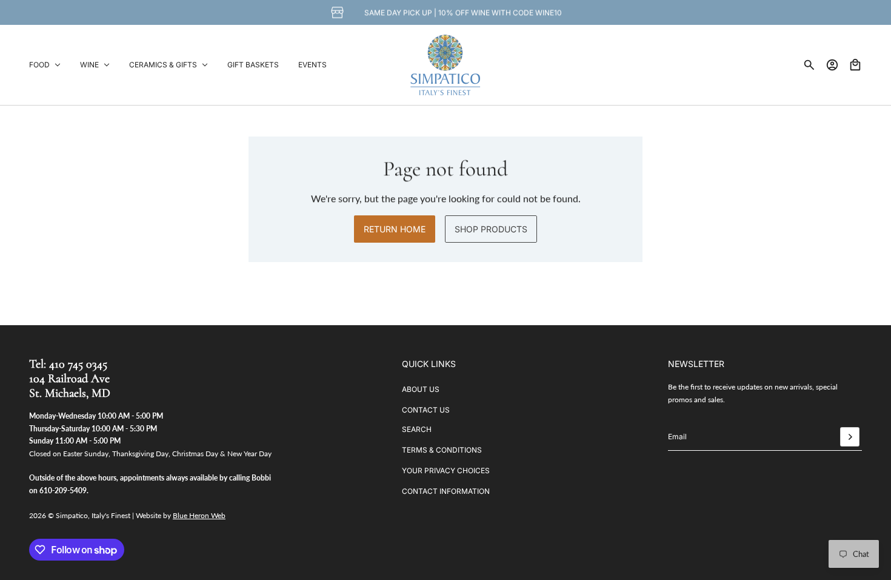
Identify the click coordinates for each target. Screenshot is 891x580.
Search (417, 429)
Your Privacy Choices (446, 470)
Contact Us (426, 409)
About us (420, 389)
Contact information (446, 491)
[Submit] (849, 437)
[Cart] (855, 65)
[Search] (809, 65)
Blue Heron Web (199, 515)
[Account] (832, 65)
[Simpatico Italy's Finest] (445, 65)
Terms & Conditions (442, 449)
